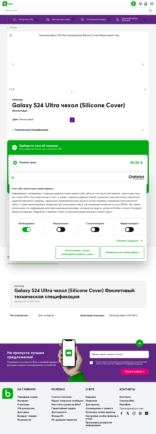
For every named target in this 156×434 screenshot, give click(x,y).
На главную (26, 389)
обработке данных (135, 364)
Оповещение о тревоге (99, 408)
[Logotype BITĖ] (7, 3)
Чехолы (13, 27)
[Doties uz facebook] (121, 413)
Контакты (127, 389)
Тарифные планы (27, 397)
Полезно (58, 389)
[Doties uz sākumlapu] (7, 393)
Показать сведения (127, 240)
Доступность (59, 412)
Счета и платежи (61, 397)
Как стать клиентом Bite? (66, 405)
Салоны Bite (127, 401)
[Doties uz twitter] (128, 413)
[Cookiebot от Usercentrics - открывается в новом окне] (131, 177)
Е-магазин (23, 405)
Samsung (17, 100)
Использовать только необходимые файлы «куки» (77, 252)
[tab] (78, 170)
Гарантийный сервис (63, 408)
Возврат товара (27, 416)
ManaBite (145, 3)
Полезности (24, 420)
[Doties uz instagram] (134, 413)
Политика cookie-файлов (100, 412)
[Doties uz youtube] (140, 413)
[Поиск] (150, 10)
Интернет (22, 401)
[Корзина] (140, 3)
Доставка (23, 412)
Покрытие (91, 401)
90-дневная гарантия (64, 420)
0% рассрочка (26, 408)
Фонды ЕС (57, 416)
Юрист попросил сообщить (67, 401)
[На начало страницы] (139, 343)
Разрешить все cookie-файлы (122, 252)
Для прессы (92, 405)
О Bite (90, 389)
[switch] (61, 229)
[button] (134, 3)
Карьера (91, 397)
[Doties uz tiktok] (146, 413)
